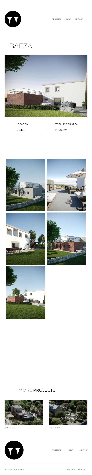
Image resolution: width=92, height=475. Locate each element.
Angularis (10, 428)
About (68, 19)
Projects (56, 19)
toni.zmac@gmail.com (14, 469)
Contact (78, 19)
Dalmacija (54, 428)
